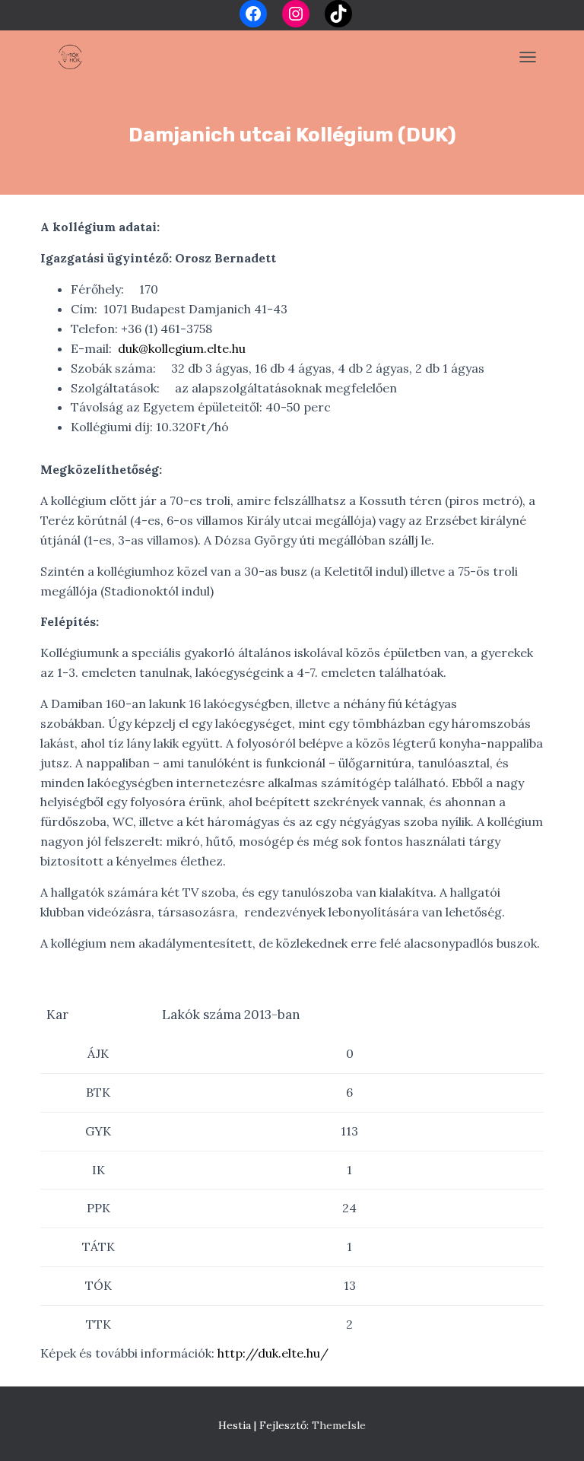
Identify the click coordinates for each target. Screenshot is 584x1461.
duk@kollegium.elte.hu (182, 348)
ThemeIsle (339, 1425)
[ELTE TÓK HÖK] (74, 57)
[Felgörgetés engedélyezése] (554, 1431)
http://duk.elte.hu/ (272, 1353)
